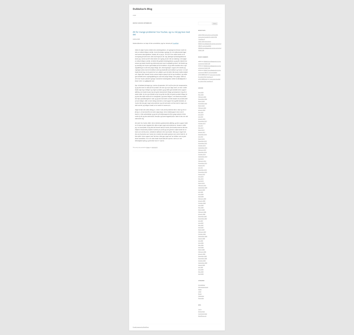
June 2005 (200, 269)
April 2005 (201, 274)
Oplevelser (201, 296)
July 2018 (200, 117)
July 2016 (200, 137)
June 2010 (200, 176)
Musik (200, 294)
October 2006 (202, 234)
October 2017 (202, 123)
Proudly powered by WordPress (141, 327)
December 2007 (202, 216)
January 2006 (201, 254)
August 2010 (201, 174)
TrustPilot (175, 43)
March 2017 (201, 130)
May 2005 (200, 272)
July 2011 (200, 168)
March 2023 (201, 106)
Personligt (201, 298)
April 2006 (201, 247)
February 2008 (202, 212)
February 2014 (202, 161)
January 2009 (201, 201)
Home (134, 15)
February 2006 (202, 252)
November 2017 (202, 121)
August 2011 (201, 165)
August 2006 (201, 238)
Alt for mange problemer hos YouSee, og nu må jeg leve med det (161, 33)
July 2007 (200, 221)
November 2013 (202, 163)
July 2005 (200, 267)
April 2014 (201, 159)
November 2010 (202, 172)
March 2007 (201, 230)
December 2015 (202, 141)
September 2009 (202, 187)
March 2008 (201, 210)
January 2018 (201, 119)
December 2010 (202, 170)
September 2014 (202, 156)
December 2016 (202, 134)
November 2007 (202, 218)
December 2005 (202, 256)
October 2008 (202, 203)
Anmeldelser (201, 285)
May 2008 (200, 207)
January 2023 (201, 110)
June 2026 (200, 92)
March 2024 (201, 101)
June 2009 (200, 194)
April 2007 (201, 227)
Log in (200, 309)
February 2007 (202, 232)
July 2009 (200, 192)
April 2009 (201, 196)
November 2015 (202, 143)
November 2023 (202, 103)
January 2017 (201, 132)
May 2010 (200, 179)
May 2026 (200, 94)
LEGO (199, 292)
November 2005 (202, 258)
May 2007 (200, 225)
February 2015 (202, 150)
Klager (148, 147)
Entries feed (201, 311)
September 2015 (202, 148)
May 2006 (200, 245)
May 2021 (200, 112)
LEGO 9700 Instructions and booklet (208, 35)
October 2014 (202, 154)
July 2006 (200, 241)
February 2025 (202, 97)
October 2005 (202, 261)
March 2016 (201, 139)
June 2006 (200, 243)
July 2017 (200, 125)
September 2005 (202, 263)
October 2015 (202, 145)
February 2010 (202, 185)
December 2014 (202, 152)
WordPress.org (202, 316)
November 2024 (202, 99)
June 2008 (200, 205)
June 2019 (200, 114)
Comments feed (202, 314)
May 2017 (200, 128)
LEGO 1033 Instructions (204, 41)
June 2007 (200, 223)
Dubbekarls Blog (142, 9)
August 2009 (201, 190)
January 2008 (201, 214)
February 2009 (202, 199)
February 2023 (202, 108)
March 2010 (201, 183)
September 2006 (202, 236)
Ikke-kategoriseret (203, 287)
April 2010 (201, 181)
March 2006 (201, 249)
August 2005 (201, 265)
